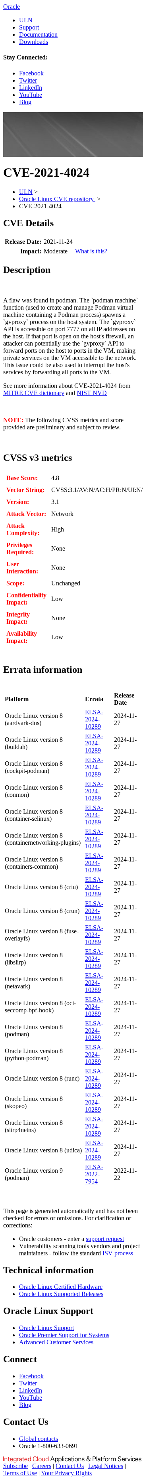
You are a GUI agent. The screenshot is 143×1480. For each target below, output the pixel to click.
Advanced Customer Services (56, 1342)
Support (29, 27)
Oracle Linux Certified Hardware (60, 1286)
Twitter (28, 80)
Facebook (31, 73)
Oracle (11, 6)
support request (105, 1238)
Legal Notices (105, 1465)
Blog (25, 102)
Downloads (33, 41)
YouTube (30, 94)
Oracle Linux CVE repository (57, 199)
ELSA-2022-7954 (94, 1174)
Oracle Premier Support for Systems (64, 1335)
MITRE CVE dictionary (33, 392)
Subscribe (15, 1465)
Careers (41, 1465)
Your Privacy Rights (66, 1473)
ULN (26, 20)
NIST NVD (92, 392)
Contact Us (70, 1465)
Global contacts (38, 1438)
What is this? (91, 251)
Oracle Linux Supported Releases (61, 1293)
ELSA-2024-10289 (94, 719)
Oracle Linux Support (46, 1327)
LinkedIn (30, 87)
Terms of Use (20, 1473)
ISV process (117, 1253)
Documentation (38, 34)
